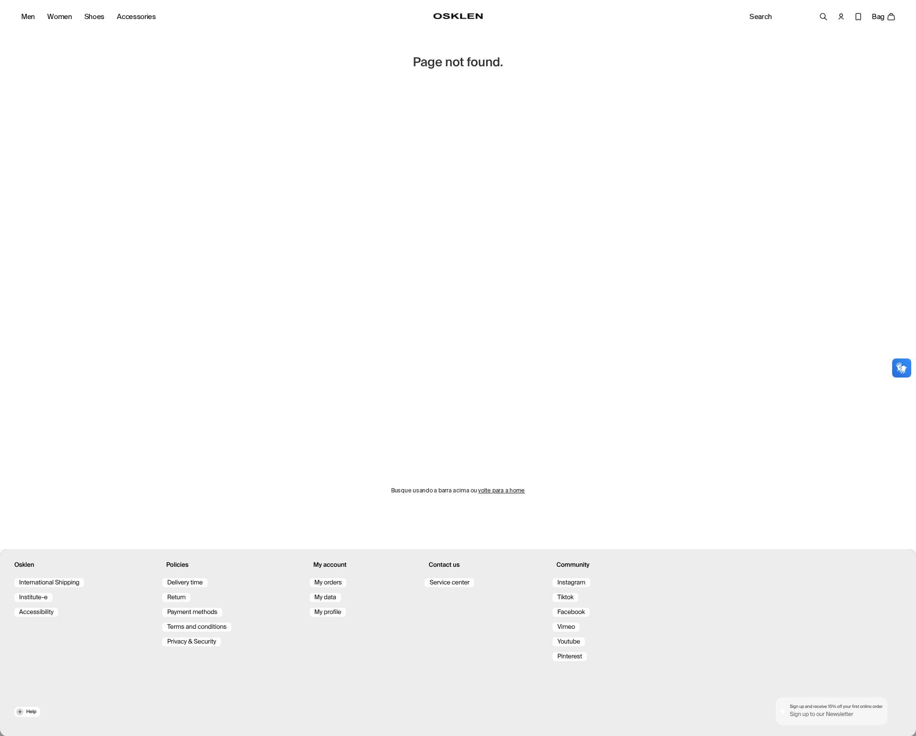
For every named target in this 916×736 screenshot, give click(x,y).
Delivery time (185, 583)
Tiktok (565, 597)
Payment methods (192, 612)
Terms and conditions (196, 627)
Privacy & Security (191, 642)
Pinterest (569, 657)
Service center (449, 583)
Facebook (571, 612)
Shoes (94, 16)
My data (325, 597)
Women (59, 16)
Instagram (571, 583)
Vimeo (566, 627)
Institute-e (33, 597)
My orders (328, 583)
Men (28, 16)
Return (176, 597)
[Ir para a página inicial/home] (458, 16)
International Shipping (49, 583)
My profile (327, 612)
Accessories (136, 16)
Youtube (568, 642)
